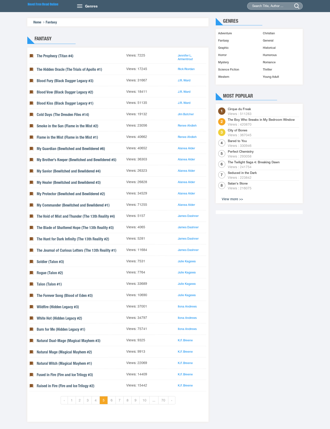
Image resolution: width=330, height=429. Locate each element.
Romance (269, 62)
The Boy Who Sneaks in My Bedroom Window (261, 120)
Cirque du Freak (239, 109)
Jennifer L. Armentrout (185, 57)
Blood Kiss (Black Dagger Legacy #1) (65, 103)
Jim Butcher (186, 114)
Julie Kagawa (187, 261)
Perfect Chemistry (241, 151)
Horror (222, 55)
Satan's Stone (238, 183)
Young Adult (271, 77)
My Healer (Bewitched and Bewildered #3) (69, 182)
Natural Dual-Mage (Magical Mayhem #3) (68, 340)
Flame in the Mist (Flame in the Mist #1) (67, 137)
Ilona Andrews (187, 306)
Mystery (223, 62)
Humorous (270, 55)
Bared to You (237, 141)
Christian (269, 33)
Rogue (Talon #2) (50, 273)
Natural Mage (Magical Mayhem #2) (64, 352)
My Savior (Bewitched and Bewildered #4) (69, 171)
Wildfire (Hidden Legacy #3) (58, 307)
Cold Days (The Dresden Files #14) (63, 114)
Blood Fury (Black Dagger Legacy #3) (65, 81)
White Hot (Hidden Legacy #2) (59, 318)
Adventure (225, 33)
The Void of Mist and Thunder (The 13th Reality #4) (76, 216)
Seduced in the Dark (242, 173)
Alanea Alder (186, 148)
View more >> (232, 199)
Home (37, 22)
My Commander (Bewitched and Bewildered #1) (73, 205)
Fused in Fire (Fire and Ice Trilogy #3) (65, 374)
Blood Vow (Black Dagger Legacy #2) (65, 92)
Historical (269, 48)
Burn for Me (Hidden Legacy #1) (61, 329)
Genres (91, 6)
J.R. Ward (184, 80)
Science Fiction (228, 69)
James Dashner (188, 216)
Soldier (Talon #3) (50, 261)
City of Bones (237, 130)
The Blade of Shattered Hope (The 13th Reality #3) (75, 227)
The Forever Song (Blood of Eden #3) (65, 295)
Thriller (267, 69)
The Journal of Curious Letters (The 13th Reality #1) (76, 250)
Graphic (223, 48)
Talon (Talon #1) (49, 284)
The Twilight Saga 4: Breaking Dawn (254, 162)
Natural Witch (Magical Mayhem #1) (64, 363)
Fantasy (51, 22)
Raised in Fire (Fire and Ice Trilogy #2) (65, 386)
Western (223, 77)
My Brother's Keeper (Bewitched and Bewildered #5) (76, 159)
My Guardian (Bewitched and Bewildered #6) (71, 148)
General (268, 40)
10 (144, 400)
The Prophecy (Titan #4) (55, 56)
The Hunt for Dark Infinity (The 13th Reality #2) (73, 239)
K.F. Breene (185, 340)
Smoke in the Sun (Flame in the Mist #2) (67, 126)
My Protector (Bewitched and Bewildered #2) (71, 194)
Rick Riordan (186, 69)
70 (163, 400)
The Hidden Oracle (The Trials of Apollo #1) (69, 69)
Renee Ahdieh (187, 125)
